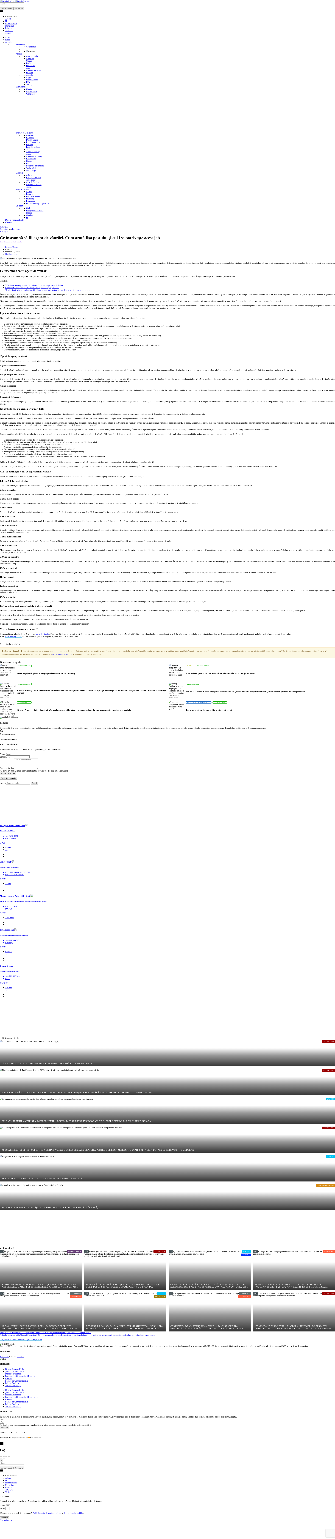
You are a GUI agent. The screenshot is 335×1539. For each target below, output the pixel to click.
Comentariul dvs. (7, 768)
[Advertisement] (104, 113)
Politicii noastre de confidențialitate (47, 1513)
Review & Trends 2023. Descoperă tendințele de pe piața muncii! (32, 288)
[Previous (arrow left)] (1, 1458)
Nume (2, 754)
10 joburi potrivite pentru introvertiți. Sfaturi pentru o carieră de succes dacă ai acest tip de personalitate (47, 290)
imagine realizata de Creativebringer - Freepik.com (21, 1339)
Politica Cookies (12, 1383)
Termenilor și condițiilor (73, 1513)
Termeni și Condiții (13, 1385)
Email (2, 757)
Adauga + (4, 227)
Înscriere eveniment (13, 1374)
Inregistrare (16, 229)
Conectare (4, 229)
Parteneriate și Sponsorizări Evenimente (21, 1376)
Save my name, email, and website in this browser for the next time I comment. (35, 771)
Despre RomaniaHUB (14, 1369)
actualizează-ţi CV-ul (13, 636)
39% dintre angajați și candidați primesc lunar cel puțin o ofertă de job (34, 285)
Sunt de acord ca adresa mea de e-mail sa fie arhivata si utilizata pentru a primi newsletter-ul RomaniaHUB (47, 1425)
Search (3, 783)
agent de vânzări (42, 634)
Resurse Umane (11, 247)
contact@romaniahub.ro (62, 654)
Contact (8, 1378)
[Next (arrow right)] (4, 1458)
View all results (7, 9)
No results (19, 9)
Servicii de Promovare (14, 1371)
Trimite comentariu (8, 773)
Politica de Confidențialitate (16, 1381)
